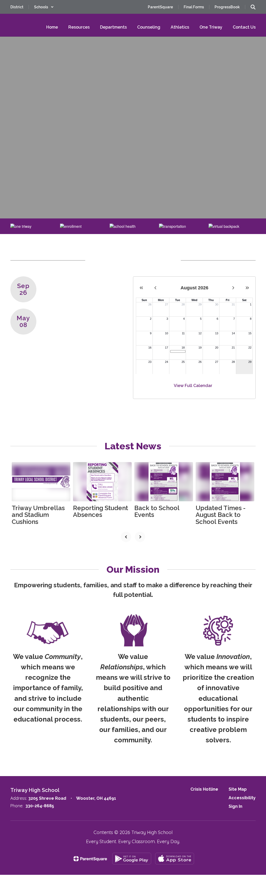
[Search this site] (253, 7)
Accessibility (242, 797)
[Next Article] (140, 537)
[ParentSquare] (90, 859)
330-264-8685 (39, 805)
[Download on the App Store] (174, 858)
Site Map (238, 789)
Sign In (235, 806)
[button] (44, 7)
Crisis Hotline (204, 789)
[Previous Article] (126, 537)
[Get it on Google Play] (131, 858)
